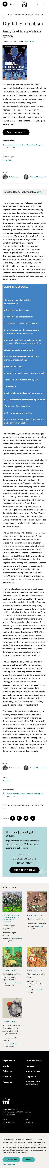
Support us (31, 1076)
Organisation (9, 1060)
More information (9, 1164)
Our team (7, 1076)
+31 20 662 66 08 (9, 1122)
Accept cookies (11, 1159)
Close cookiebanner (44, 1136)
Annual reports (33, 1071)
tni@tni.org (28, 1122)
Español (31, 41)
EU (4, 18)
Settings (28, 1159)
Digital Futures (35, 14)
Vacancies (7, 1082)
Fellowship (8, 1071)
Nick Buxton (7, 781)
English (26, 41)
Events (6, 1066)
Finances (30, 1066)
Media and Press (34, 1060)
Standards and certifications (33, 1082)
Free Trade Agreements (14, 14)
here (38, 191)
